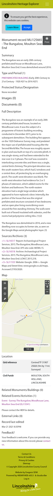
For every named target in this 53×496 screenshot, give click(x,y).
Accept (27, 27)
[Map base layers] (5, 288)
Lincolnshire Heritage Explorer (20, 4)
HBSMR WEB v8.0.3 (25, 476)
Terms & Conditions (26, 457)
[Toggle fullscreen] (47, 282)
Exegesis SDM (31, 472)
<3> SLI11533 (8, 262)
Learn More (13, 27)
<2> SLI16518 (8, 252)
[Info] (5, 294)
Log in (26, 479)
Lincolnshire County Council (34, 467)
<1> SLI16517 (8, 241)
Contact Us (26, 454)
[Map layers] (5, 283)
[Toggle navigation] (47, 4)
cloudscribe (42, 476)
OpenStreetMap (33, 345)
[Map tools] (5, 299)
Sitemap (26, 463)
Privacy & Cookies (26, 460)
